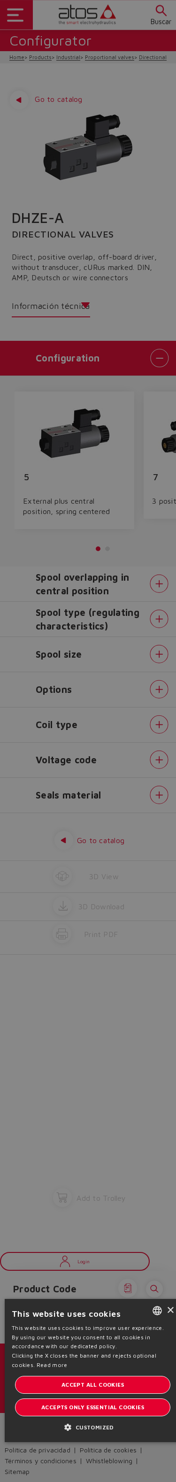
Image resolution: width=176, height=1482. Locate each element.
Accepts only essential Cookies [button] (92, 1407)
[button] (92, 1426)
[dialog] (88, 741)
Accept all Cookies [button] (92, 1384)
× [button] (170, 1310)
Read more (52, 1364)
